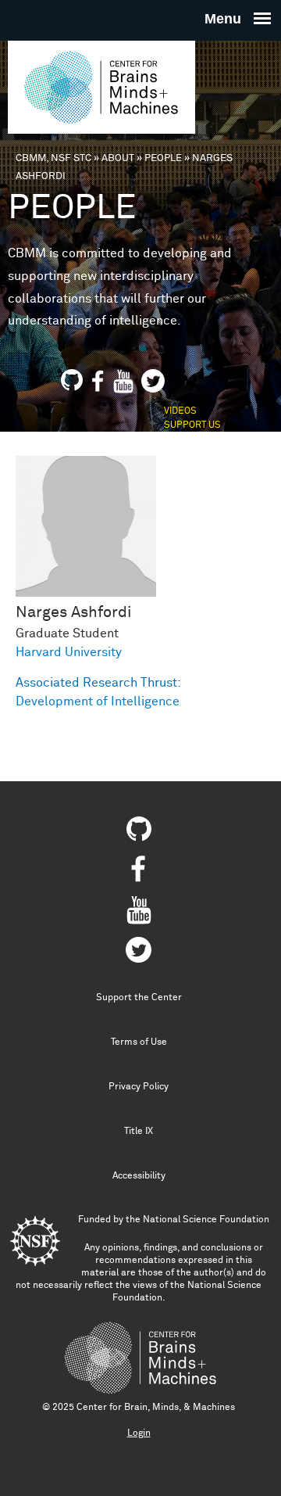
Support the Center (139, 998)
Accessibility (138, 1176)
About (117, 158)
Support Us (192, 425)
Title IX (138, 1131)
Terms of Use (139, 1042)
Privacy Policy (138, 1087)
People (163, 158)
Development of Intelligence (98, 701)
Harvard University (69, 652)
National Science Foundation (206, 1220)
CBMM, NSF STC (53, 158)
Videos (180, 411)
